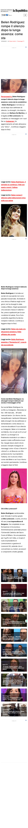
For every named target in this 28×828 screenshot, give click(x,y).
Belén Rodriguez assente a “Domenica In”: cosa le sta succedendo (13, 342)
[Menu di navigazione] (25, 15)
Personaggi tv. (6, 96)
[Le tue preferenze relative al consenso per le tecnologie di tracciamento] (26, 621)
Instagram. (10, 121)
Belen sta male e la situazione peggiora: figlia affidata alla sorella (13, 331)
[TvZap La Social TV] (6, 15)
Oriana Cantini (12, 41)
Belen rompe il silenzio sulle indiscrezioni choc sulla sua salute (13, 197)
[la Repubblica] (20, 11)
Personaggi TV (20, 41)
